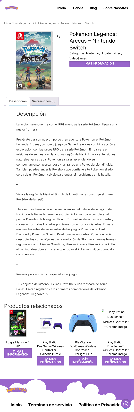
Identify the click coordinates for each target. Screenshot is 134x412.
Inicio (61, 8)
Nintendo (92, 53)
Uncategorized (22, 23)
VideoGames (78, 58)
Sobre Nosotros (115, 8)
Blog (93, 8)
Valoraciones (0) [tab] (44, 101)
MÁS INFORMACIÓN (99, 63)
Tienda (77, 8)
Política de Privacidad (100, 404)
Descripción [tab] (18, 101)
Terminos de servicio (50, 404)
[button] (59, 36)
